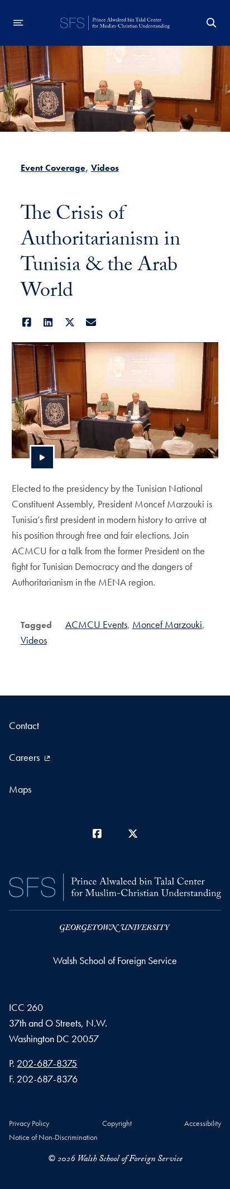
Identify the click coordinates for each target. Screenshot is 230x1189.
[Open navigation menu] (18, 22)
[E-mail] (91, 322)
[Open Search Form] (211, 22)
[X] (70, 322)
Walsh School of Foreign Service (115, 960)
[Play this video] (42, 457)
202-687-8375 (47, 1063)
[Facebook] (27, 322)
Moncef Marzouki (167, 624)
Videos (105, 168)
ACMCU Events (96, 624)
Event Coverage (53, 168)
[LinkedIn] (48, 322)
